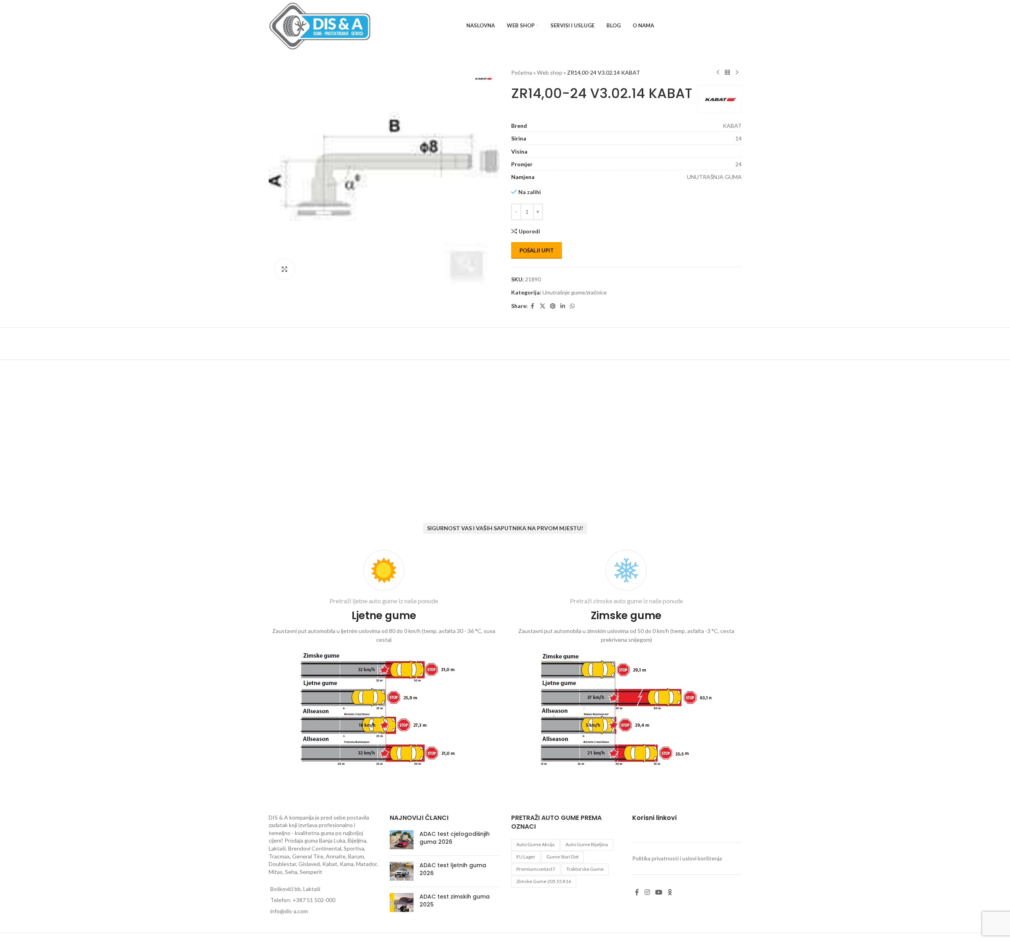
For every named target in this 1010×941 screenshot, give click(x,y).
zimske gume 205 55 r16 (543, 881)
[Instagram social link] (647, 893)
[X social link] (542, 306)
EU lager (525, 857)
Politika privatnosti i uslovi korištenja (677, 858)
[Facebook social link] (532, 306)
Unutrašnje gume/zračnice (575, 292)
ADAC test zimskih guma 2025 (454, 900)
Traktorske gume (585, 869)
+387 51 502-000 (313, 900)
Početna (521, 72)
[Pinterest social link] (553, 306)
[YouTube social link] (658, 893)
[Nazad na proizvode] (727, 72)
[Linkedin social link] (563, 306)
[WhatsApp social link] (572, 306)
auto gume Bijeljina (587, 844)
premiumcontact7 (535, 869)
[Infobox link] (384, 660)
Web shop (549, 72)
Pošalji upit (536, 250)
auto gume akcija (535, 844)
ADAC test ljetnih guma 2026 (452, 869)
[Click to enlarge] (284, 269)
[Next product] (737, 72)
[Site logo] (320, 25)
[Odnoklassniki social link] (670, 893)
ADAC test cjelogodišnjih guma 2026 (454, 838)
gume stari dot (562, 857)
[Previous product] (718, 72)
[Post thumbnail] (402, 839)
